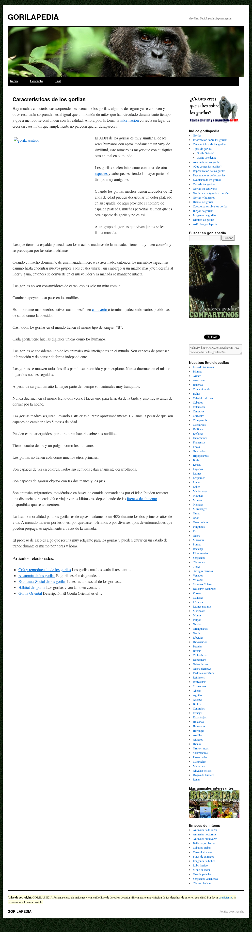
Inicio (14, 81)
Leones (197, 473)
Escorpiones (200, 438)
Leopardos (199, 478)
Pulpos (197, 620)
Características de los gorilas (209, 144)
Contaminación (201, 389)
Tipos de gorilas (202, 149)
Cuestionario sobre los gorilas (210, 206)
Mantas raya (200, 491)
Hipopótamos (201, 456)
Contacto (36, 81)
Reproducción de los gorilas (209, 171)
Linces (197, 482)
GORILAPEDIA (33, 16)
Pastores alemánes (203, 673)
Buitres (197, 704)
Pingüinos (199, 526)
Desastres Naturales (204, 589)
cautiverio (100, 309)
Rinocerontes (200, 553)
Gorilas (197, 135)
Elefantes (198, 433)
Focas (196, 447)
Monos (197, 615)
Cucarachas (199, 761)
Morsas (197, 500)
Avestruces (199, 380)
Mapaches (199, 766)
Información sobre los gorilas (210, 140)
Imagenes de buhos (204, 861)
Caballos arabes (202, 847)
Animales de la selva (205, 830)
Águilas (197, 695)
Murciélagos (200, 509)
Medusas (198, 495)
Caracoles (198, 416)
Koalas (197, 464)
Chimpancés (200, 420)
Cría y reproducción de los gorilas (44, 569)
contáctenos (225, 897)
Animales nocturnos (204, 834)
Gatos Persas (200, 664)
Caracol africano (202, 852)
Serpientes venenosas (205, 879)
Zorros (197, 593)
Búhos (197, 393)
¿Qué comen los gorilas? (207, 166)
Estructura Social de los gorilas (42, 581)
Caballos (198, 402)
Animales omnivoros (205, 839)
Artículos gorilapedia (205, 224)
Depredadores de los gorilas (209, 175)
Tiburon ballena (202, 883)
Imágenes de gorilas (204, 215)
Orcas (196, 513)
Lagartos (198, 469)
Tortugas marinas (203, 571)
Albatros (198, 739)
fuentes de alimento (142, 498)
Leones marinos (202, 606)
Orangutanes (200, 628)
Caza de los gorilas (204, 184)
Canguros (198, 411)
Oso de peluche (202, 874)
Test (58, 81)
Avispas (197, 699)
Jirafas (197, 460)
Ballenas (198, 385)
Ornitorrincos (201, 748)
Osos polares (200, 522)
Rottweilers (199, 682)
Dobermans (199, 659)
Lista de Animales (203, 367)
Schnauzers (199, 686)
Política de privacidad (232, 911)
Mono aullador (201, 870)
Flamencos (199, 442)
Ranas (196, 779)
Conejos (198, 713)
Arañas (197, 376)
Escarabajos (200, 717)
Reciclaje (198, 549)
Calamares (199, 407)
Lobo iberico (200, 865)
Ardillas (197, 735)
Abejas (197, 691)
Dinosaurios (200, 642)
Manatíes (198, 504)
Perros (197, 531)
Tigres (196, 566)
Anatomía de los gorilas (36, 575)
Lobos (196, 487)
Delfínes (198, 429)
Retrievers (199, 677)
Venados (198, 575)
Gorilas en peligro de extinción (211, 193)
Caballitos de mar (203, 398)
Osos (196, 518)
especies (102, 173)
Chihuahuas (200, 655)
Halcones (198, 722)
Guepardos (199, 451)
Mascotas (198, 540)
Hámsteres (199, 726)
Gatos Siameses (202, 668)
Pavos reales (200, 757)
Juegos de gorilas (203, 211)
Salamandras (200, 753)
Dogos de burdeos (203, 775)
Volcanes (198, 580)
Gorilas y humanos (204, 197)
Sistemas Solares (203, 584)
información (130, 120)
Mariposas (199, 611)
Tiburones (199, 562)
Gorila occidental (206, 157)
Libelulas (198, 637)
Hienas (197, 744)
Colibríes (198, 597)
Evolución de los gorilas (207, 180)
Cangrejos (199, 708)
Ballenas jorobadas (204, 843)
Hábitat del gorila (31, 587)
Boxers (197, 651)
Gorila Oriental (30, 593)
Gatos (196, 535)
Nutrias (197, 624)
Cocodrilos (199, 424)
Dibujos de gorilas (203, 219)
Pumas (197, 544)
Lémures (198, 602)
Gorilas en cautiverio (205, 188)
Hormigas (199, 730)
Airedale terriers (202, 770)
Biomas (197, 371)
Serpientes (199, 557)
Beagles (197, 646)
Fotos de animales (203, 856)
